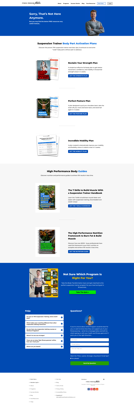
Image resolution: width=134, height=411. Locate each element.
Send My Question (89, 363)
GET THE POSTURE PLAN (78, 114)
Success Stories (75, 3)
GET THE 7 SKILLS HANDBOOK (79, 206)
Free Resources (90, 3)
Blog (83, 3)
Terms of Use (59, 385)
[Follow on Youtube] (94, 389)
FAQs (31, 401)
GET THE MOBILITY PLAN (78, 151)
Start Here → (101, 3)
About (59, 3)
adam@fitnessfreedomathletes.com (65, 397)
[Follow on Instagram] (91, 389)
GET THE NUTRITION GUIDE (78, 251)
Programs (66, 3)
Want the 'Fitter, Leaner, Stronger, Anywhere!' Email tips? (89, 356)
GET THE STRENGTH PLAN (78, 76)
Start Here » (33, 379)
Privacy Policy (60, 389)
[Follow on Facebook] (89, 389)
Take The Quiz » (82, 292)
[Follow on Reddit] (97, 389)
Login (110, 3)
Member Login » (34, 382)
